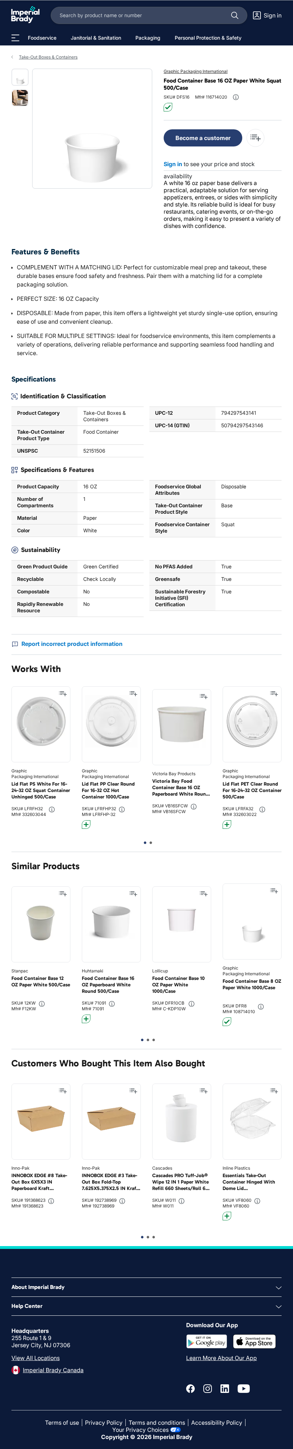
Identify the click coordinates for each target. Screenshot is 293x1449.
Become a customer (202, 137)
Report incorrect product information (72, 643)
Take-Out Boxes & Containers (48, 57)
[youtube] (244, 1388)
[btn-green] (168, 107)
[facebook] (190, 1388)
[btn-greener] (86, 824)
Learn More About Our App (221, 1357)
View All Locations (35, 1357)
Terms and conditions (157, 1422)
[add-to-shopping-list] (255, 138)
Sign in (173, 164)
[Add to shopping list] (63, 693)
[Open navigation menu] (15, 38)
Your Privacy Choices (140, 1429)
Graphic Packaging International (196, 71)
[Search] (234, 15)
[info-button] (236, 97)
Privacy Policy (104, 1422)
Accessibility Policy (216, 1422)
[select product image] (20, 77)
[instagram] (207, 1388)
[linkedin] (224, 1388)
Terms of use (62, 1422)
